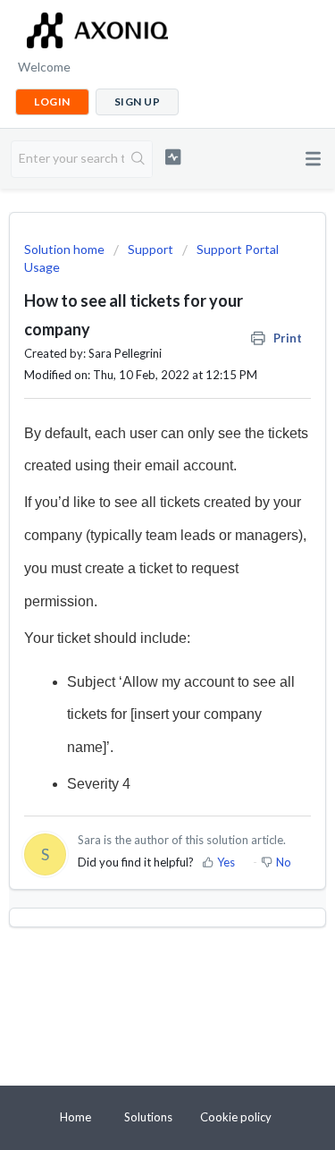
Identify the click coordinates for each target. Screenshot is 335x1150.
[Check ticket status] (173, 157)
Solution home (65, 249)
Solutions (148, 1117)
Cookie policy (236, 1117)
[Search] (138, 159)
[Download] (135, 567)
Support (150, 249)
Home (75, 1117)
